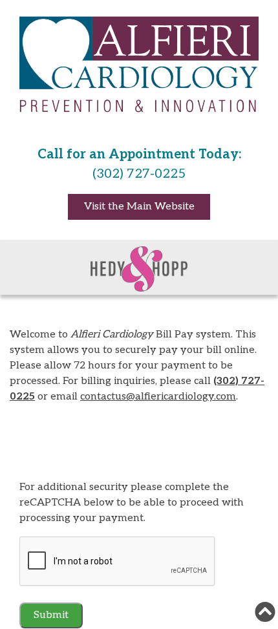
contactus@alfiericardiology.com (158, 396)
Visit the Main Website (139, 206)
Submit (51, 615)
